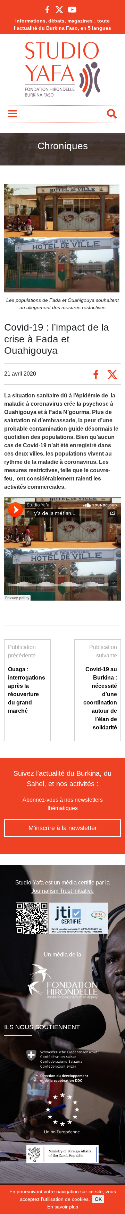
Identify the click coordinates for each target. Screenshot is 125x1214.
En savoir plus (62, 1206)
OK (98, 1199)
